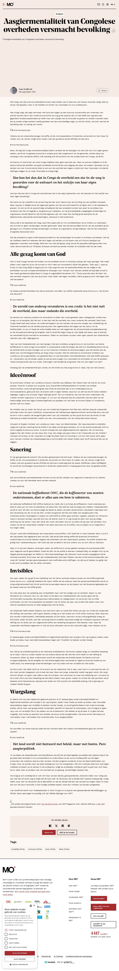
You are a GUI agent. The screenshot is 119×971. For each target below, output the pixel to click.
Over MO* (73, 886)
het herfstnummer (49, 804)
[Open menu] (4, 4)
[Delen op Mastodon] (69, 826)
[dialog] (19, 936)
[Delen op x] (56, 826)
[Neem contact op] (98, 4)
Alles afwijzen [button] (20, 959)
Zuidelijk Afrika (18, 849)
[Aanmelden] (107, 4)
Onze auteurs (75, 903)
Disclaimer (46, 956)
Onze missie (74, 891)
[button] (20, 964)
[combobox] (31, 906)
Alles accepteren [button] (20, 953)
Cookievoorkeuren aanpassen (79, 956)
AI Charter (58, 956)
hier (99, 804)
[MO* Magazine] (10, 4)
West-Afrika (64, 849)
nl (112, 4)
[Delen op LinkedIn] (62, 826)
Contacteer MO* (76, 897)
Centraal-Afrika (35, 849)
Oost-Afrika (50, 849)
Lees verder (18, 925)
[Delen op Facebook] (50, 826)
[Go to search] (103, 4)
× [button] (34, 905)
